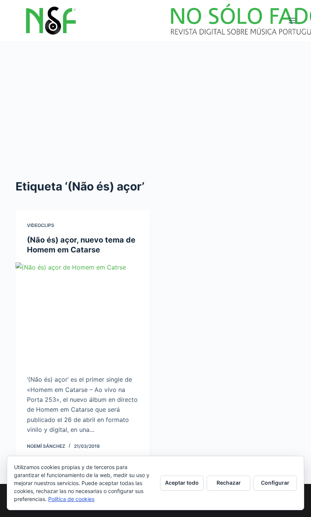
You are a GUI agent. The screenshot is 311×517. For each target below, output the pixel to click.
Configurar (275, 482)
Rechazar (229, 482)
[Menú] (292, 20)
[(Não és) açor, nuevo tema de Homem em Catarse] (83, 312)
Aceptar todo (182, 482)
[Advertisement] (155, 98)
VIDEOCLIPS (40, 225)
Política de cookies (71, 499)
